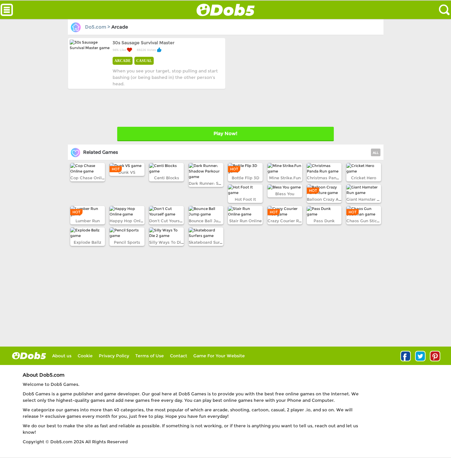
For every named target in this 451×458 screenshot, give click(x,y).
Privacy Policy (114, 356)
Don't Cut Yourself (167, 220)
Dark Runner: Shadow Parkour (219, 183)
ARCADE (122, 61)
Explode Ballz (87, 242)
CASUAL (144, 61)
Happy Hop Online (128, 220)
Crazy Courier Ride (286, 220)
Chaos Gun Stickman (367, 220)
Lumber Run (87, 220)
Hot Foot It (245, 199)
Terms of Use (149, 356)
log (29, 355)
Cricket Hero (363, 177)
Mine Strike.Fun (285, 177)
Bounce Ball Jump (207, 220)
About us (61, 356)
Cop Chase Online (88, 177)
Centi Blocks (166, 177)
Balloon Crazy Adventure (332, 199)
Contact (178, 356)
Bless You (284, 193)
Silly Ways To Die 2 (168, 242)
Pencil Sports (127, 242)
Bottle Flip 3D (245, 177)
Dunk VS (126, 172)
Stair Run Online (245, 220)
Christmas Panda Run (328, 177)
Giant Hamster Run (365, 199)
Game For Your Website (219, 356)
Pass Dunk (324, 220)
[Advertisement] (304, 81)
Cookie (85, 356)
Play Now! (225, 133)
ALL (376, 153)
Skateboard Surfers (208, 242)
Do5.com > (97, 27)
